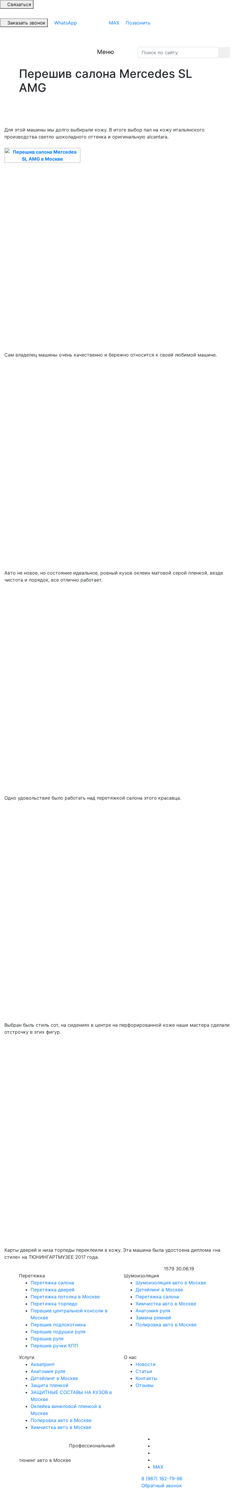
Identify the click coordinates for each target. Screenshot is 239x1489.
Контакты (146, 1378)
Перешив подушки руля (58, 1332)
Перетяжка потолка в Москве (65, 1297)
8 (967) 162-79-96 (161, 1478)
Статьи (144, 1371)
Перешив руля (47, 1338)
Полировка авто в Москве (166, 1325)
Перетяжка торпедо (54, 1304)
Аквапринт (43, 1364)
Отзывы (145, 1385)
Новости (146, 1364)
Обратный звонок (161, 1485)
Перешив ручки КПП (54, 1345)
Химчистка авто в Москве (166, 1304)
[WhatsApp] (155, 1460)
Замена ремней (153, 1318)
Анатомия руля (153, 1311)
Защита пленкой (49, 1385)
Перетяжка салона (52, 1283)
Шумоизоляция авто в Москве (171, 1283)
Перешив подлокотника (58, 1325)
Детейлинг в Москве (159, 1290)
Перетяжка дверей (53, 1290)
